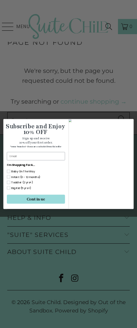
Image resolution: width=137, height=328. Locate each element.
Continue (36, 199)
